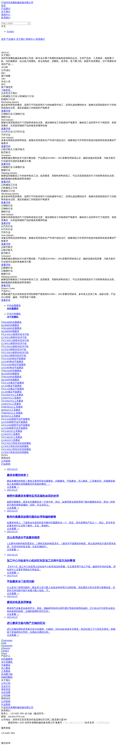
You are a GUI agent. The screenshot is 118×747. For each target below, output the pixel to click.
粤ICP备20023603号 (74, 722)
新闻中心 (5, 14)
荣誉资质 (5, 689)
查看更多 (5, 300)
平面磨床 (5, 665)
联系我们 (5, 17)
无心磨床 (5, 668)
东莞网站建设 (103, 722)
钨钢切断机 (7, 677)
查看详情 (5, 111)
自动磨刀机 (7, 674)
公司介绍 (5, 683)
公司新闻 (5, 461)
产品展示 (5, 8)
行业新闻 (5, 464)
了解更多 (7, 90)
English (10, 31)
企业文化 (5, 686)
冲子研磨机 (7, 662)
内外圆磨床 (7, 659)
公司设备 (5, 695)
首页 (3, 5)
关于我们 (5, 11)
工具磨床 (5, 671)
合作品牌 (5, 692)
